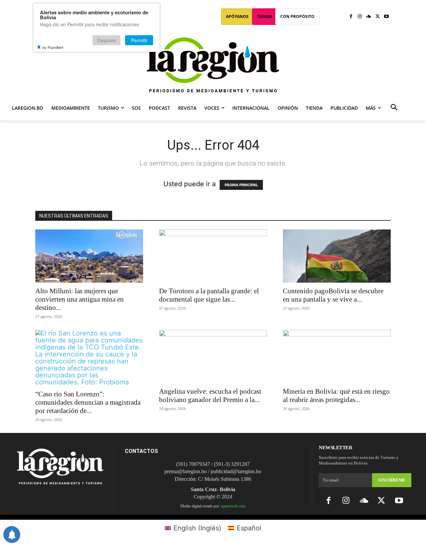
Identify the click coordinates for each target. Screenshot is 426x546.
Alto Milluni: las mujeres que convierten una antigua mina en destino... (79, 299)
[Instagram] (359, 16)
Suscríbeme (391, 480)
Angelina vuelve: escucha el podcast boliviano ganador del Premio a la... (210, 395)
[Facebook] (350, 16)
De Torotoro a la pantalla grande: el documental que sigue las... (209, 295)
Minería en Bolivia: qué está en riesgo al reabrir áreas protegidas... (336, 395)
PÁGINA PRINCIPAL (241, 185)
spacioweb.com (233, 506)
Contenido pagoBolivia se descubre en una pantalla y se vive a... (333, 295)
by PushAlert (53, 47)
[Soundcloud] (368, 16)
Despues (106, 40)
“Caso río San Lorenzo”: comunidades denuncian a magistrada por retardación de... (87, 402)
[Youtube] (386, 16)
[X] (377, 16)
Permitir (139, 40)
